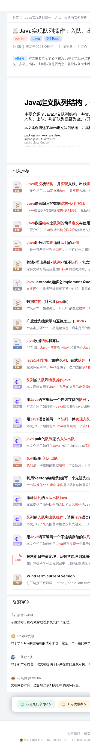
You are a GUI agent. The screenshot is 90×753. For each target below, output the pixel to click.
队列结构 (52, 39)
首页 (16, 17)
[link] (16, 17)
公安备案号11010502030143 (42, 740)
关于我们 (73, 733)
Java (36, 39)
